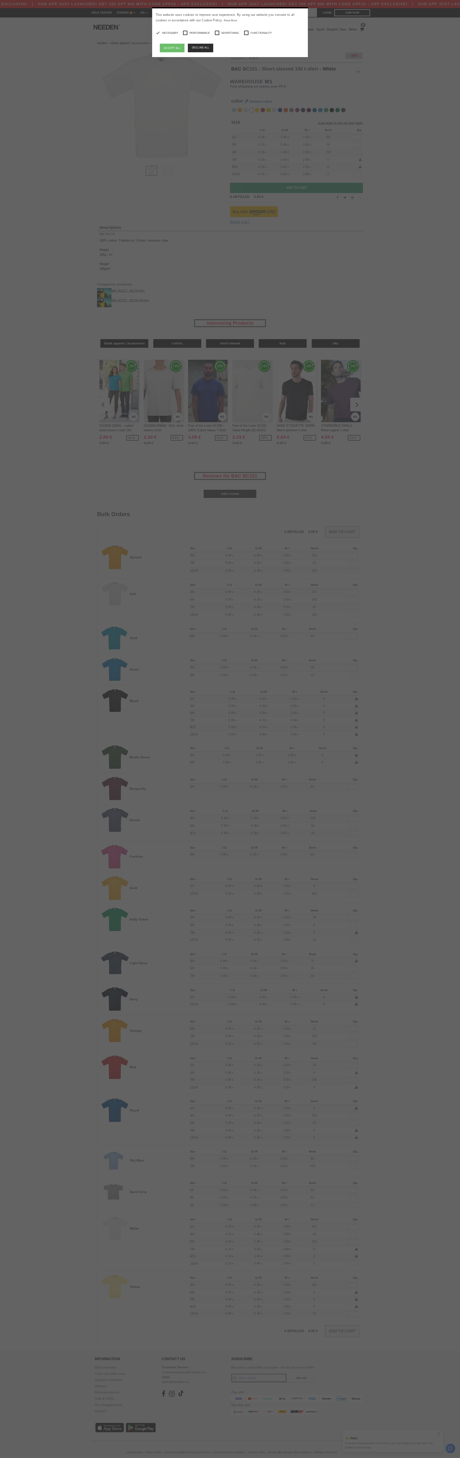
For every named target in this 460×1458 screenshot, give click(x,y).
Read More (230, 20)
